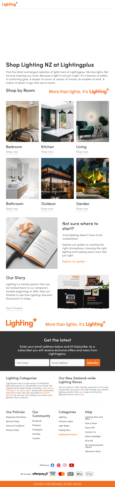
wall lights (11, 390)
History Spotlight (93, 436)
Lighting (62, 417)
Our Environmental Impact (94, 446)
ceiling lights (47, 388)
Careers (36, 438)
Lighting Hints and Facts (94, 418)
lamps (81, 394)
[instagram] (65, 465)
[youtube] (71, 465)
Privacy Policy (12, 430)
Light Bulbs (64, 425)
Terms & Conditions (15, 425)
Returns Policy (12, 421)
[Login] (91, 4)
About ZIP (90, 427)
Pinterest (36, 425)
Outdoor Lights (66, 421)
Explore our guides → (75, 261)
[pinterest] (58, 465)
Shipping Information (16, 417)
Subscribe (92, 362)
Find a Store (91, 423)
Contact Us (90, 432)
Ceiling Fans (64, 430)
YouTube (36, 433)
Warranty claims (93, 451)
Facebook (37, 420)
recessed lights (24, 390)
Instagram (37, 429)
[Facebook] (52, 465)
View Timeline (14, 308)
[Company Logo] (10, 4)
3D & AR (89, 440)
